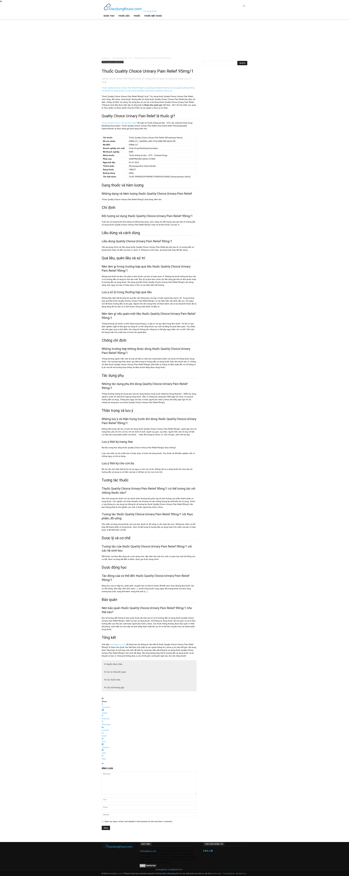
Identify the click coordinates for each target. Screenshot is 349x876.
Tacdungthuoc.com (148, 851)
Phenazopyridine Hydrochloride (113, 62)
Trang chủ (105, 58)
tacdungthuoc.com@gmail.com (169, 869)
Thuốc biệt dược (153, 15)
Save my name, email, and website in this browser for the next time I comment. (139, 821)
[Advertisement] (69, 36)
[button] (244, 6)
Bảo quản (145, 91)
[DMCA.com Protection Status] (148, 866)
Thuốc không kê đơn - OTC (122, 58)
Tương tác (134, 91)
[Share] (210, 851)
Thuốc (136, 15)
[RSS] (208, 851)
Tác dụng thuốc (229, 873)
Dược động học (165, 91)
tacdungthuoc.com (118, 644)
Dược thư (109, 15)
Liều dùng (174, 88)
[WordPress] (212, 851)
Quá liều (183, 88)
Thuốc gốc (124, 15)
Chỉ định (164, 88)
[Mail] (206, 851)
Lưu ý (126, 91)
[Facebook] (204, 851)
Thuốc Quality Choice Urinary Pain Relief (119, 123)
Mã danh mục (241, 873)
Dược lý (154, 91)
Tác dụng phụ (116, 91)
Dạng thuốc (155, 88)
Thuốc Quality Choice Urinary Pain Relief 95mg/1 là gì (125, 88)
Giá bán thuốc (216, 873)
